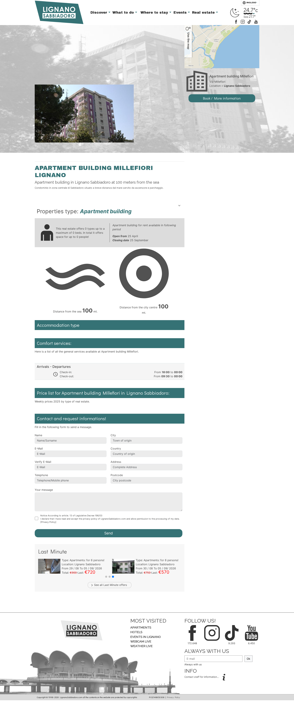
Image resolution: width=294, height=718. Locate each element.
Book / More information (222, 98)
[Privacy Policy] (48, 522)
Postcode (117, 475)
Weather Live (141, 646)
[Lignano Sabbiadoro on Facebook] (236, 21)
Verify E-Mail (43, 461)
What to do (123, 12)
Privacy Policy (173, 697)
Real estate (204, 12)
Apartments (140, 627)
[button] (106, 577)
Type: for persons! (83, 560)
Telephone (41, 475)
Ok (248, 658)
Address (116, 461)
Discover (99, 12)
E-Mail (39, 448)
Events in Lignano (145, 637)
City (113, 435)
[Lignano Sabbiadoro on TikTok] (249, 21)
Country (116, 448)
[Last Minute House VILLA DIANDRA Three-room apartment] (49, 566)
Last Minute (110, 585)
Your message (44, 489)
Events (180, 12)
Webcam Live (140, 641)
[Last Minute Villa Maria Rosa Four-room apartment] (123, 566)
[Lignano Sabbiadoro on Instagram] (243, 21)
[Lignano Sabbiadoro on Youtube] (256, 21)
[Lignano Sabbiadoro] (81, 630)
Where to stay (155, 12)
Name (38, 435)
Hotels (136, 632)
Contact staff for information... (202, 677)
